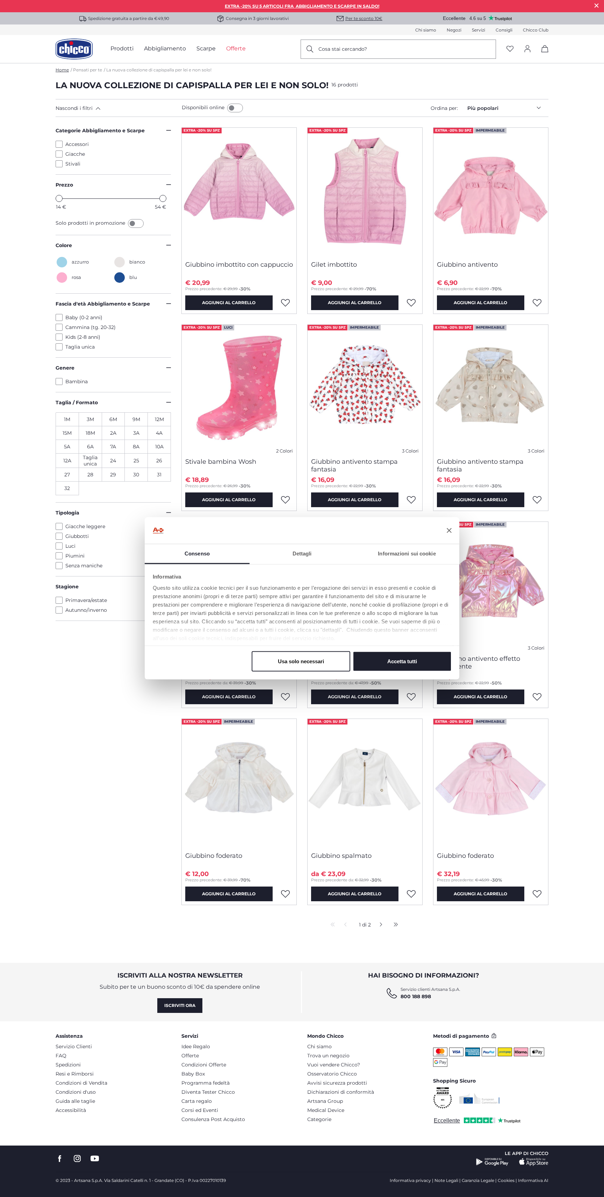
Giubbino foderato (213, 856)
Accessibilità (71, 1110)
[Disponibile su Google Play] (492, 1162)
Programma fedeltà (205, 1083)
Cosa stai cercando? (342, 49)
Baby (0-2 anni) (83, 317)
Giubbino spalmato (341, 856)
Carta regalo (196, 1101)
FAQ (61, 1055)
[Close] (597, 5)
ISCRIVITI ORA (179, 1005)
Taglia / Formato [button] (77, 402)
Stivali (72, 164)
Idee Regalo (195, 1046)
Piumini (75, 556)
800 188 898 (416, 996)
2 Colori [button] (284, 451)
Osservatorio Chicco (332, 1074)
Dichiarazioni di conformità (340, 1092)
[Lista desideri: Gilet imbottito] (411, 302)
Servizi (478, 30)
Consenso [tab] (197, 553)
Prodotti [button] (122, 48)
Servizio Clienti (74, 1046)
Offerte (190, 1055)
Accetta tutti (402, 661)
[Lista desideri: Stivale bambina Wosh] (285, 499)
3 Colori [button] (410, 451)
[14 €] (59, 198)
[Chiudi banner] (449, 530)
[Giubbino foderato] (239, 782)
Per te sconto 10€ (363, 18)
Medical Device (325, 1110)
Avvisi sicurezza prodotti (337, 1083)
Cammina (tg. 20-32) (90, 327)
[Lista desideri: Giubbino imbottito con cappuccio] (285, 302)
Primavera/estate (86, 600)
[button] (117, 108)
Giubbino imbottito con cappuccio (239, 264)
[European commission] (479, 1098)
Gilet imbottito (334, 264)
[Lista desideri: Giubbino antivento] (537, 302)
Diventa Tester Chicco (208, 1092)
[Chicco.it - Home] (74, 48)
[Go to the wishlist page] (509, 49)
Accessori (77, 144)
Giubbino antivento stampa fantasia (354, 465)
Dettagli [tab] (302, 553)
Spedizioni (68, 1065)
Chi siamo (425, 30)
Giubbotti (77, 536)
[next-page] (379, 925)
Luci (70, 546)
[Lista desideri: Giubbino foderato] (285, 894)
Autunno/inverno (86, 610)
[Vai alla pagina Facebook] (60, 1158)
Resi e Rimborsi (75, 1074)
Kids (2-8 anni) (82, 337)
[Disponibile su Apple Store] (533, 1162)
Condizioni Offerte (203, 1065)
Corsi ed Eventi (199, 1110)
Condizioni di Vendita (81, 1083)
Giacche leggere (85, 526)
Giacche (75, 154)
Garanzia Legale (478, 1180)
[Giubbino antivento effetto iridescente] (490, 585)
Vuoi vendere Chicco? (333, 1065)
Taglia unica (80, 347)
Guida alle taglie (75, 1101)
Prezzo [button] (64, 185)
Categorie (319, 1119)
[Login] (527, 49)
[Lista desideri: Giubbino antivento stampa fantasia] (411, 499)
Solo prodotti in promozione (91, 223)
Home (62, 69)
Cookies (506, 1180)
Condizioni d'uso (76, 1092)
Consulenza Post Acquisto (213, 1119)
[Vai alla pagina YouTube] (95, 1158)
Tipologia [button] (67, 513)
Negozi (454, 30)
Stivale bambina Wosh (220, 461)
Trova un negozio (328, 1055)
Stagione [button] (67, 586)
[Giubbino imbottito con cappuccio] (239, 191)
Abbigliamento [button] (165, 48)
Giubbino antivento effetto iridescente (478, 662)
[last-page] (394, 925)
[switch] (235, 108)
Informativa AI (533, 1180)
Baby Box (193, 1074)
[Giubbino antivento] (490, 191)
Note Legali (446, 1180)
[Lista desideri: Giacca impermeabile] (411, 697)
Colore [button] (64, 245)
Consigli (504, 30)
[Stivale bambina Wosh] (239, 388)
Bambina (76, 381)
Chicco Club (535, 30)
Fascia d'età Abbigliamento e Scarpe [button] (103, 304)
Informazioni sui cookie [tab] (407, 553)
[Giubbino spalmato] (365, 782)
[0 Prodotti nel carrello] (542, 55)
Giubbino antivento (467, 264)
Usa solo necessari (301, 661)
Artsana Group (325, 1101)
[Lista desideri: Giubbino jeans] (285, 697)
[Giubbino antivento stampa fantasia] (365, 388)
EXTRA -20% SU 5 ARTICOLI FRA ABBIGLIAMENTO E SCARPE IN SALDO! (302, 6)
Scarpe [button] (206, 48)
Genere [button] (65, 368)
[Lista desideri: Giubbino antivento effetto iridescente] (537, 697)
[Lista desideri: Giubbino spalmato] (411, 894)
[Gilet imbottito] (365, 191)
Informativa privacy (410, 1180)
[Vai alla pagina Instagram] (77, 1158)
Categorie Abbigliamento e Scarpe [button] (100, 130)
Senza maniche (83, 565)
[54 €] (162, 198)
